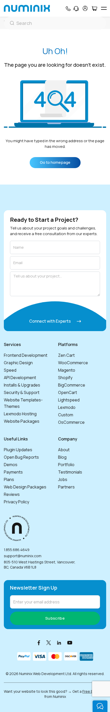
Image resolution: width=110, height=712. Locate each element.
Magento (66, 370)
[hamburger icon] (104, 8)
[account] (85, 8)
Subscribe (55, 618)
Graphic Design (18, 362)
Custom (65, 415)
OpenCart (67, 392)
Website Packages (21, 421)
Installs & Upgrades (22, 385)
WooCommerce (73, 362)
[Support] (76, 8)
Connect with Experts (50, 321)
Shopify (65, 377)
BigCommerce (71, 385)
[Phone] (68, 8)
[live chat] (100, 706)
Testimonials (70, 472)
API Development (20, 377)
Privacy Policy (16, 502)
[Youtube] (69, 642)
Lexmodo (66, 407)
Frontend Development (25, 355)
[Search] (55, 23)
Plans (9, 479)
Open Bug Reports (21, 457)
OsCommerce (71, 422)
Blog (62, 457)
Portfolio (66, 464)
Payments (13, 472)
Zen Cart (66, 355)
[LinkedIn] (59, 642)
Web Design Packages (25, 487)
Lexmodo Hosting (20, 414)
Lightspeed (69, 400)
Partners (66, 487)
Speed (10, 370)
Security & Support (21, 392)
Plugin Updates (18, 450)
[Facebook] (39, 642)
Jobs (62, 479)
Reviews (12, 494)
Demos (10, 464)
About (64, 450)
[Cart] (94, 8)
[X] (48, 642)
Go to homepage (55, 162)
